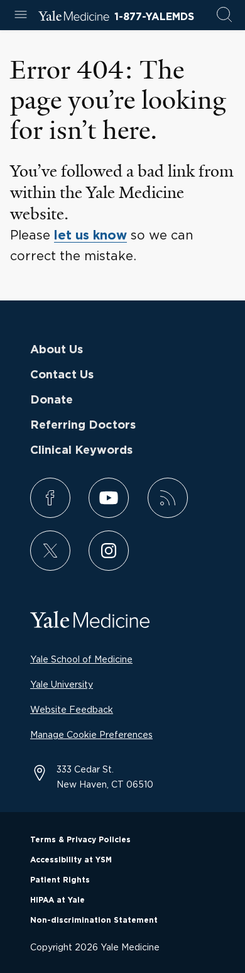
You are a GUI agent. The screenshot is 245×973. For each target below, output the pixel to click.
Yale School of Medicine (81, 659)
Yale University (61, 684)
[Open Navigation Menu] (20, 15)
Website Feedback (71, 709)
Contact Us (62, 375)
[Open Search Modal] (224, 15)
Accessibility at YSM (71, 860)
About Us (56, 350)
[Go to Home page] (73, 18)
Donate (51, 400)
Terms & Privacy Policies (80, 840)
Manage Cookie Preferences (91, 734)
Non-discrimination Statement (94, 920)
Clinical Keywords (81, 450)
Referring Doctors (83, 425)
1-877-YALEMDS (154, 17)
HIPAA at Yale (57, 900)
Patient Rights (60, 880)
